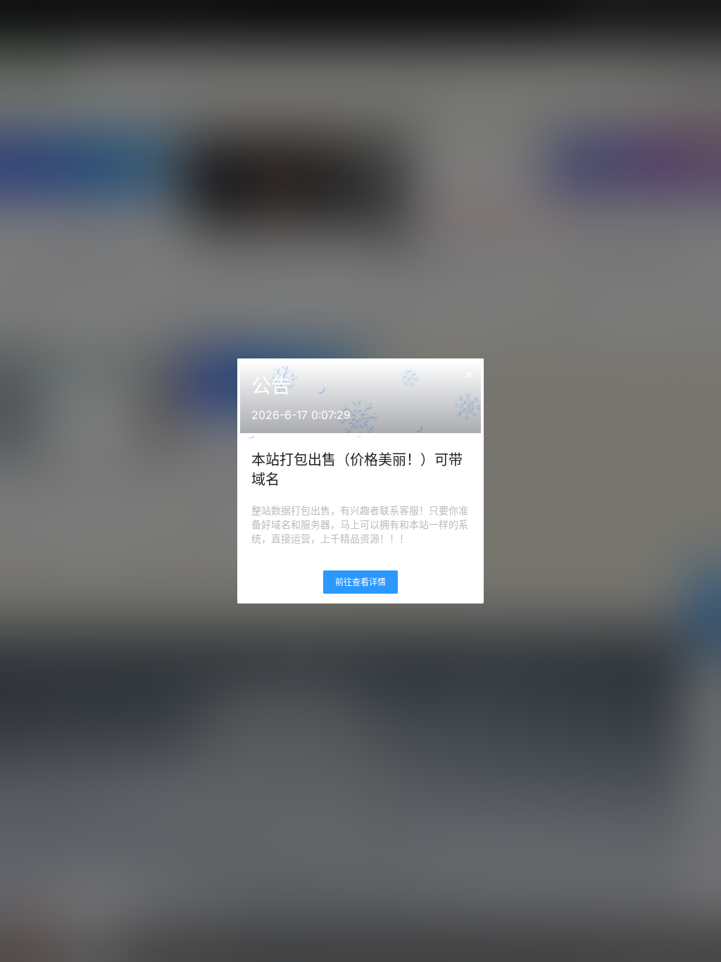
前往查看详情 (360, 582)
